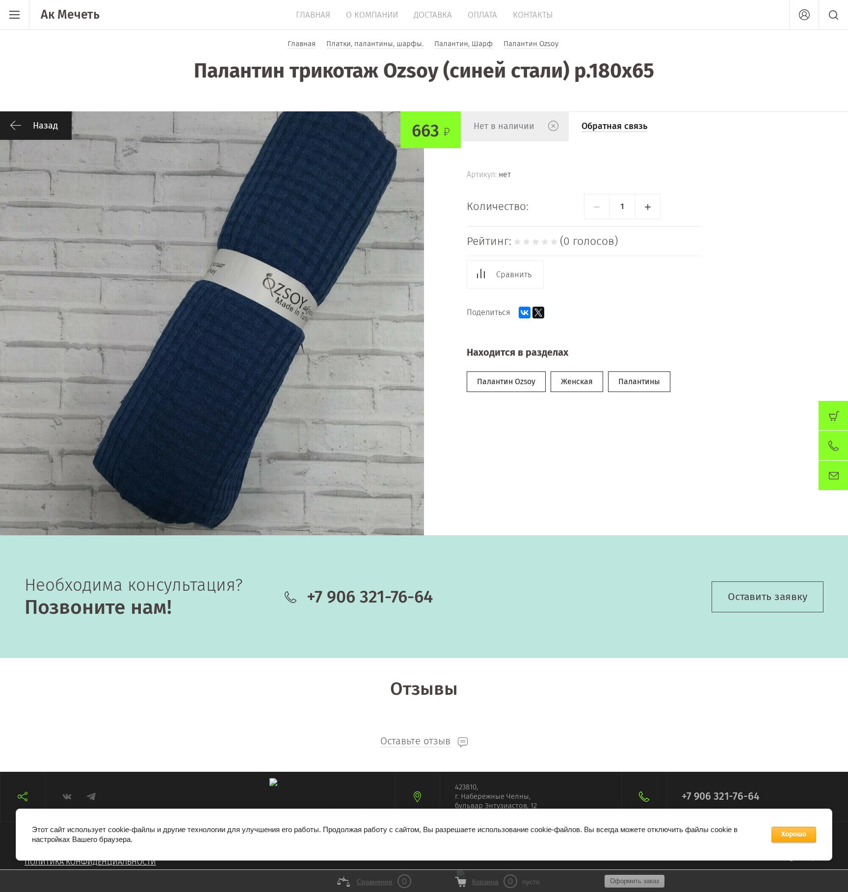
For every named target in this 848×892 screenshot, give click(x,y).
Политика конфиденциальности (90, 861)
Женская (577, 381)
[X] (538, 312)
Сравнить (513, 274)
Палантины (639, 381)
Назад (45, 125)
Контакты (533, 15)
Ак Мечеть (70, 14)
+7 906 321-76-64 (370, 596)
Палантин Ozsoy (506, 381)
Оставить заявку (767, 596)
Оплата (482, 15)
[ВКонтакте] (524, 312)
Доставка (433, 15)
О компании (372, 15)
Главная (313, 15)
